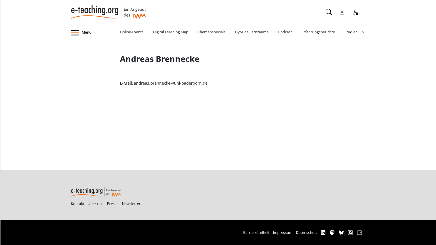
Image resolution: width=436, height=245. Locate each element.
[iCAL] (359, 232)
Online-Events (132, 31)
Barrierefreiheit (256, 232)
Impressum (282, 232)
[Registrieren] (355, 11)
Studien (351, 31)
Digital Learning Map (170, 31)
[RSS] (351, 232)
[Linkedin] (324, 232)
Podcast (285, 31)
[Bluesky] (342, 232)
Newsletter (131, 203)
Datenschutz (306, 232)
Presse (113, 203)
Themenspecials (211, 31)
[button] (95, 32)
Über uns (96, 203)
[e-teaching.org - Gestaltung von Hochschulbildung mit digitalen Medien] (108, 9)
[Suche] (329, 11)
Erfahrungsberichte (318, 31)
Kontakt (77, 203)
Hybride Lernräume (252, 31)
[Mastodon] (333, 232)
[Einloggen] (342, 11)
